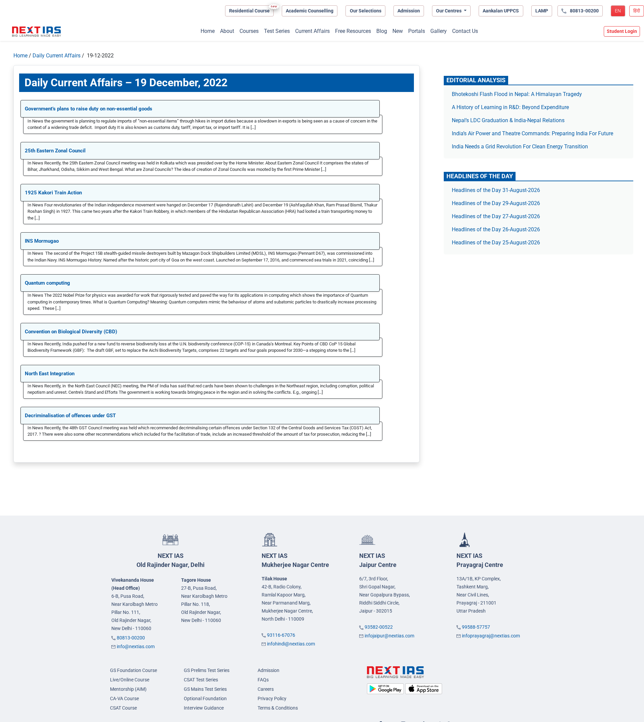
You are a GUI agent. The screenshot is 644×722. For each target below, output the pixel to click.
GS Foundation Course (133, 670)
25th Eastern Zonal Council (55, 151)
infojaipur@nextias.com (389, 635)
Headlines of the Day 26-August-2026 (496, 229)
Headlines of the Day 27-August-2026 (496, 216)
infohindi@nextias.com (291, 643)
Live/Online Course (129, 679)
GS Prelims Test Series (206, 670)
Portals (416, 31)
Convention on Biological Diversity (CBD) (71, 332)
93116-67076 (281, 635)
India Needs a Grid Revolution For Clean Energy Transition (520, 146)
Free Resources (353, 31)
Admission (408, 10)
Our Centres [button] (449, 10)
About (227, 31)
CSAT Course (123, 708)
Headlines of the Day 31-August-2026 (496, 190)
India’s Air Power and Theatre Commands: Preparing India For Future (532, 133)
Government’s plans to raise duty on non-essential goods (88, 109)
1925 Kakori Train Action (53, 193)
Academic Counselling (309, 10)
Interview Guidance (204, 708)
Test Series (277, 31)
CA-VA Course (124, 698)
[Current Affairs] (36, 32)
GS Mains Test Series (205, 689)
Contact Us (465, 31)
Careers (266, 689)
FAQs (263, 679)
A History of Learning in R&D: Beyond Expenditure (510, 107)
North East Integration (49, 374)
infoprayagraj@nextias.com (491, 635)
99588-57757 (476, 627)
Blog (381, 31)
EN (618, 10)
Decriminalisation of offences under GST (70, 416)
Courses (249, 31)
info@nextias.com (136, 646)
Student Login (622, 31)
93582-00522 (379, 627)
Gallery (438, 31)
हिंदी (636, 10)
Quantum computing (47, 283)
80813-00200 (131, 637)
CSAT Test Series (201, 679)
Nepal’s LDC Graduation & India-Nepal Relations (508, 120)
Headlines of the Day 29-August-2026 (496, 203)
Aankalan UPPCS (501, 10)
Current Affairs (312, 31)
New (397, 31)
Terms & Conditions (278, 708)
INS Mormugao (42, 241)
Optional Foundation (205, 698)
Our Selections (365, 10)
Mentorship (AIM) (128, 689)
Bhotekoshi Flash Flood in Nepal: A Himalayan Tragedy (517, 94)
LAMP (541, 10)
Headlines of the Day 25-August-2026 (496, 242)
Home (208, 31)
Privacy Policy (272, 698)
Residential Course (249, 10)
